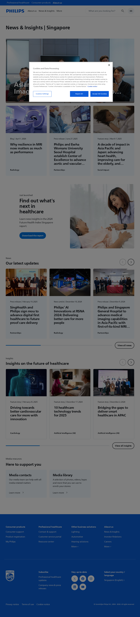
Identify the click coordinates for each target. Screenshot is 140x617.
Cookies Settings (42, 94)
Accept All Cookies (99, 94)
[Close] (109, 65)
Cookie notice (92, 86)
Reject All (79, 94)
